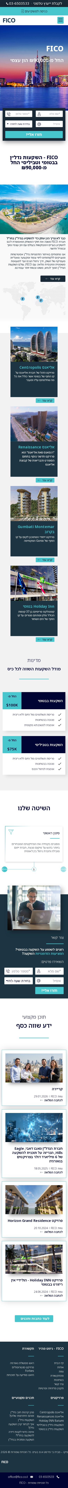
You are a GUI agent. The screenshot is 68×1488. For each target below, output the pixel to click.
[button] (60, 20)
